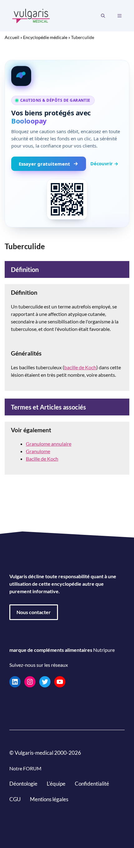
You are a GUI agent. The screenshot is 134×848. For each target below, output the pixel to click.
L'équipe (56, 783)
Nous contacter (34, 612)
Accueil (12, 37)
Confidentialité (92, 783)
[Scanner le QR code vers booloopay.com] (67, 199)
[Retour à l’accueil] (31, 15)
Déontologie (23, 783)
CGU (15, 799)
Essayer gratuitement (44, 164)
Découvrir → (104, 163)
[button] (103, 16)
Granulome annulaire (48, 444)
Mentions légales (49, 799)
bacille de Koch (80, 367)
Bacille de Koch (42, 459)
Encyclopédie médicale (45, 37)
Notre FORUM (25, 768)
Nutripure (104, 650)
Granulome (38, 451)
